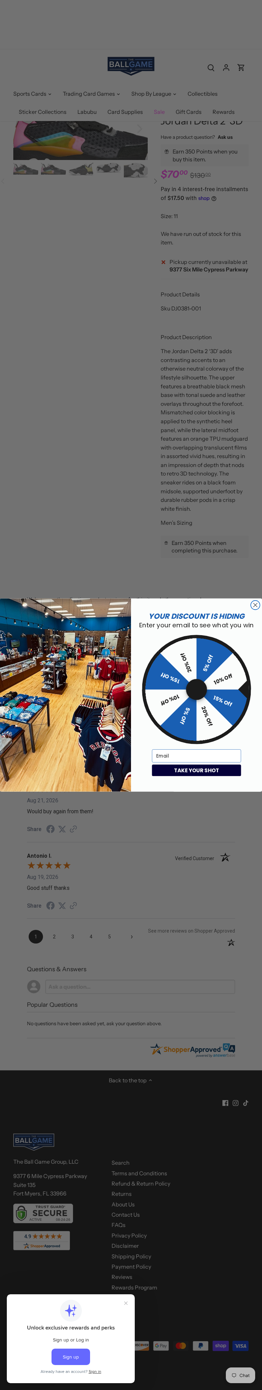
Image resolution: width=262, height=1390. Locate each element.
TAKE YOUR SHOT (196, 770)
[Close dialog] (255, 605)
